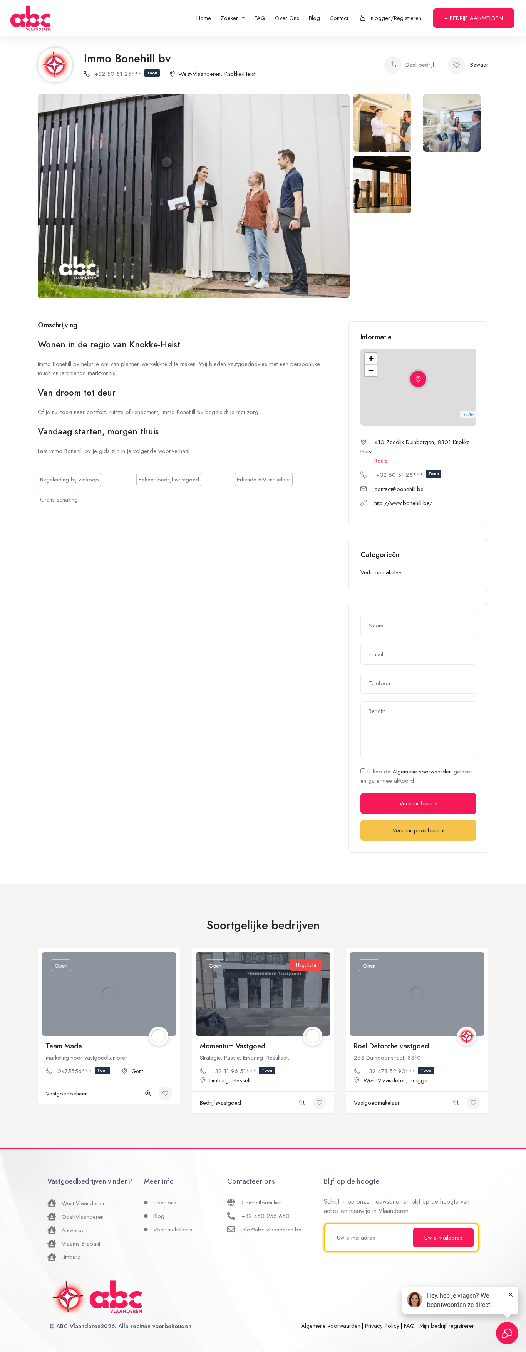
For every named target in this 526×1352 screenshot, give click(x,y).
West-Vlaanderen (199, 74)
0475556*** (82, 1071)
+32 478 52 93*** (398, 1071)
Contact (339, 18)
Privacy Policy (382, 1326)
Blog (314, 18)
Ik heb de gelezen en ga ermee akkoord (416, 776)
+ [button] (371, 359)
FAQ (260, 18)
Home (203, 18)
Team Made (64, 1046)
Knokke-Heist (239, 74)
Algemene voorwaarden (423, 771)
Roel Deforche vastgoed (391, 1046)
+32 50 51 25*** (126, 74)
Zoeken (231, 18)
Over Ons (287, 18)
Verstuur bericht (418, 803)
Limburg (219, 1080)
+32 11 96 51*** (241, 1071)
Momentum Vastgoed (232, 1046)
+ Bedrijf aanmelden (473, 18)
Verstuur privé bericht (418, 830)
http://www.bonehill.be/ (403, 503)
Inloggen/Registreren (395, 18)
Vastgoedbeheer (66, 1093)
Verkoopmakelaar (382, 572)
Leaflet (468, 414)
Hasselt (241, 1080)
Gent (137, 1071)
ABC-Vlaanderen (78, 1326)
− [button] (371, 370)
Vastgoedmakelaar (377, 1103)
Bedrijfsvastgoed (220, 1103)
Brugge (418, 1080)
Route (381, 460)
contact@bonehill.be (399, 489)
